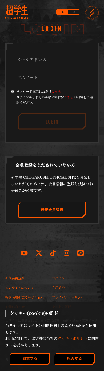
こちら (56, 91)
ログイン (58, 278)
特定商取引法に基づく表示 (24, 297)
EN (74, 12)
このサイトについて (19, 287)
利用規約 (58, 287)
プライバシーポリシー (68, 297)
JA (62, 12)
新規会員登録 (15, 278)
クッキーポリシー (72, 338)
